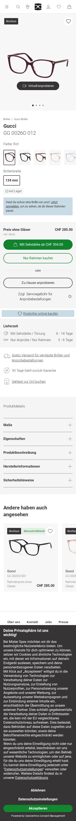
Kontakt (32, 622)
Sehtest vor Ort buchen (29, 381)
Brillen (6, 119)
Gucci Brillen (21, 119)
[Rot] (9, 157)
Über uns (13, 622)
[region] (38, 558)
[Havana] (40, 157)
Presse (64, 622)
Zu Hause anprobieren (38, 283)
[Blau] (70, 157)
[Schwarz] (24, 157)
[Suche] (18, 7)
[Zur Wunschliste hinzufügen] (68, 21)
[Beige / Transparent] (55, 157)
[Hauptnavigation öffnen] (6, 7)
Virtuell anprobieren (41, 86)
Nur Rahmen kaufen (38, 258)
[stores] (27, 6)
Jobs (48, 622)
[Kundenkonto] (48, 6)
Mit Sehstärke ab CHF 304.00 (41, 244)
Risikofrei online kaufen (40, 313)
